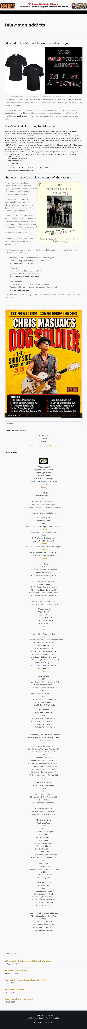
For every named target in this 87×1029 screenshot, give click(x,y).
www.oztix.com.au (21, 290)
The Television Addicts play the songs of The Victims (38, 177)
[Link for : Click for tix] (43, 363)
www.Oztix (30, 170)
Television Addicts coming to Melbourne (30, 126)
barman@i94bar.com (49, 446)
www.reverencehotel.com (24, 263)
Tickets (43, 487)
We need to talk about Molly (16, 970)
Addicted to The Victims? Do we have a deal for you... (38, 43)
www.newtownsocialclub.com (26, 277)
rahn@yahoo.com (23, 116)
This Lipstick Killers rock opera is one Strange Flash (26, 980)
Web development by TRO (43, 1022)
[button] (43, 12)
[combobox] (43, 423)
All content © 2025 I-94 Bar (43, 1015)
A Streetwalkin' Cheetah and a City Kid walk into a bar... (28, 961)
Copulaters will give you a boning (19, 999)
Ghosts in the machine (14, 989)
